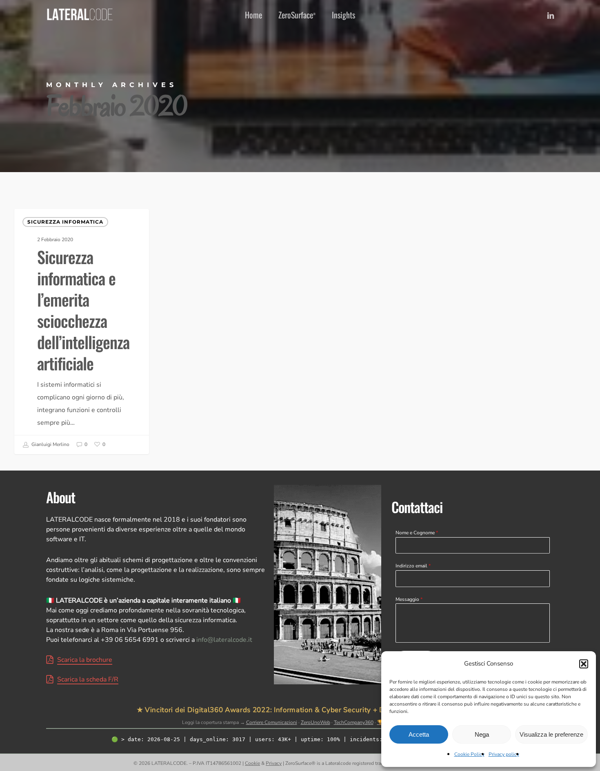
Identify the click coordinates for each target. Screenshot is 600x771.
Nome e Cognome (417, 532)
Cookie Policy (469, 754)
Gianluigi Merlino (49, 444)
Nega (482, 734)
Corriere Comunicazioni (271, 722)
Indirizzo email (413, 566)
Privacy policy (504, 754)
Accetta (419, 734)
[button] (584, 664)
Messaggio (409, 599)
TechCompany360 (353, 722)
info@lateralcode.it (224, 639)
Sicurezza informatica (65, 222)
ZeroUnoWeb (315, 722)
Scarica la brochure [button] (84, 659)
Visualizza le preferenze (551, 734)
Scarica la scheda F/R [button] (87, 679)
